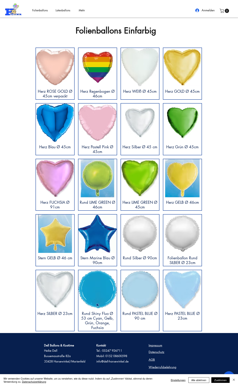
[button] (41, 10)
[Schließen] (234, 380)
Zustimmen (220, 380)
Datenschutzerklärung (34, 381)
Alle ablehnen (198, 380)
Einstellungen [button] (178, 380)
